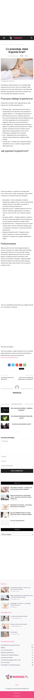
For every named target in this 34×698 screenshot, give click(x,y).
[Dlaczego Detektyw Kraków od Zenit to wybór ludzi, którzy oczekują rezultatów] (5, 515)
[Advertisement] (17, 18)
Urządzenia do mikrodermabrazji (9, 655)
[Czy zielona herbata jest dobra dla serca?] (5, 418)
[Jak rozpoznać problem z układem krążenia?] (5, 410)
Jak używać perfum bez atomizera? (7, 378)
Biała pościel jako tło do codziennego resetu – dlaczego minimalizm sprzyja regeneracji (20, 497)
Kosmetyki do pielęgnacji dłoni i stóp (10, 660)
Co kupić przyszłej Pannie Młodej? (18, 616)
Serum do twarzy (5, 662)
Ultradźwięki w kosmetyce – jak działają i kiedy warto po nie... (20, 604)
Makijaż (3, 647)
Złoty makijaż (13, 632)
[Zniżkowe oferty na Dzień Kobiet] (5, 626)
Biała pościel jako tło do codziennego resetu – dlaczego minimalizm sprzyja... (21, 596)
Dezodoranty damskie (7, 657)
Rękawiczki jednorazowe (7, 652)
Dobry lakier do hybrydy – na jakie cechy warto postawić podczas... (20, 588)
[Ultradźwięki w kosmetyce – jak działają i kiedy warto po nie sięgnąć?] (5, 507)
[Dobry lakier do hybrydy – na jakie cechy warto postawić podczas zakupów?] (5, 489)
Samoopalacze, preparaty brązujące (10, 665)
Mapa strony (17, 693)
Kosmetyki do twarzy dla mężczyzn (10, 645)
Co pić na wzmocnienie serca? (21, 424)
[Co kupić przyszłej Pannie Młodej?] (5, 618)
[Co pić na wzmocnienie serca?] (5, 426)
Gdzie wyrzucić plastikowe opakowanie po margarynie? (25, 378)
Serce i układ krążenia (6, 650)
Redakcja (17, 392)
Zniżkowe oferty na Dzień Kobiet (18, 624)
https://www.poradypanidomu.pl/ (9, 357)
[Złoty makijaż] (5, 634)
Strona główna (4, 44)
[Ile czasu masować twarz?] (5, 522)
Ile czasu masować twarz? (17, 520)
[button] (31, 38)
